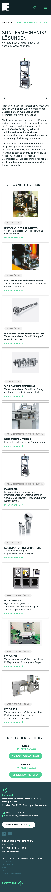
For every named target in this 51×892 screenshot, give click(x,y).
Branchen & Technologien (17, 841)
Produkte (8, 844)
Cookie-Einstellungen (11, 874)
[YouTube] (10, 833)
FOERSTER (7, 22)
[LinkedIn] (4, 834)
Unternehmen (10, 851)
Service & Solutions (14, 848)
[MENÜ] (46, 7)
